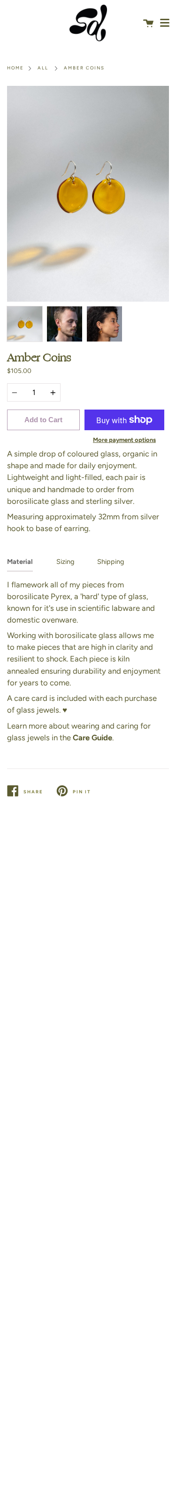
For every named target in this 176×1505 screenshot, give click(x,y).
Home (15, 67)
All (43, 67)
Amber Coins (84, 67)
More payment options (124, 439)
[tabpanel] (88, 194)
